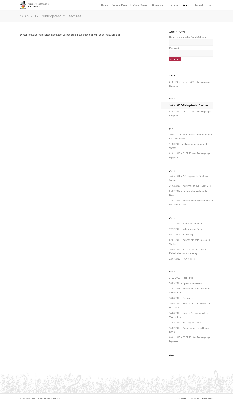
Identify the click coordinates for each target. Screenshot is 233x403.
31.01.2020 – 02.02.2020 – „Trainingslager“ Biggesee (190, 84)
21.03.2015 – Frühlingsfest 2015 (185, 322)
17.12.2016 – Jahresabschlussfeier (186, 223)
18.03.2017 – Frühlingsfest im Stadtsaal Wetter (189, 178)
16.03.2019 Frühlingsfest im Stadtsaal (51, 16)
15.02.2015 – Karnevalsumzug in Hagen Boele (189, 330)
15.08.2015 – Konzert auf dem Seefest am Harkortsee (190, 305)
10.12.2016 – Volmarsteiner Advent (186, 229)
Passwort (174, 48)
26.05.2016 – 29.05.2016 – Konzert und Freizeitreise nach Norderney (188, 251)
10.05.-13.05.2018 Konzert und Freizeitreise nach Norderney (190, 136)
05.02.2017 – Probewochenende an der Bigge (188, 193)
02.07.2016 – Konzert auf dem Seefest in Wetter (189, 242)
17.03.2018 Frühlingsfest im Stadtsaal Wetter (188, 146)
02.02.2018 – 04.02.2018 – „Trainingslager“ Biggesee (190, 155)
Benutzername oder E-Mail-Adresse (187, 37)
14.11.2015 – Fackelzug (181, 278)
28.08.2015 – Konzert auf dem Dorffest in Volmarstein (189, 290)
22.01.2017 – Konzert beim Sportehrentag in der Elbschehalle (191, 202)
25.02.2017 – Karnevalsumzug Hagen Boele (191, 186)
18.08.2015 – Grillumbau (181, 298)
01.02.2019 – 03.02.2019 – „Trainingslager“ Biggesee (190, 113)
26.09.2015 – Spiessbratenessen (185, 283)
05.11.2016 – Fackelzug (181, 234)
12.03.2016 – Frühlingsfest (182, 259)
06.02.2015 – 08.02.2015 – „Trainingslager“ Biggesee (190, 339)
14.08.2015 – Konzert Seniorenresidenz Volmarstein (188, 315)
